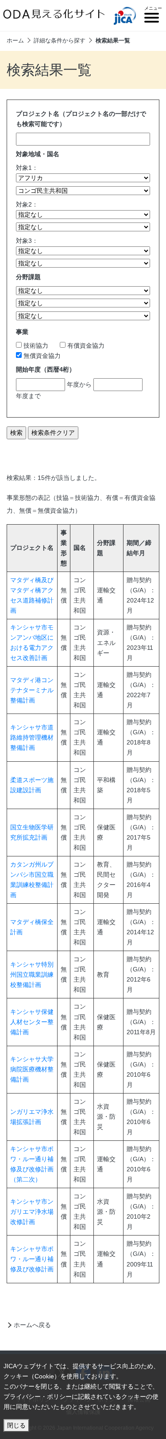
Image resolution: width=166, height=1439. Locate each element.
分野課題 (28, 276)
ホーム (15, 40)
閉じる (16, 1425)
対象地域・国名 (37, 153)
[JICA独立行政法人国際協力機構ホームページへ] (125, 16)
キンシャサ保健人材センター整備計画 (32, 1022)
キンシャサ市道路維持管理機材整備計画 (32, 737)
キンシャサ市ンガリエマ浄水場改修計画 (32, 1211)
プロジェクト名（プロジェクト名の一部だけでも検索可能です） (81, 118)
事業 (22, 331)
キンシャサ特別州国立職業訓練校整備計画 (32, 974)
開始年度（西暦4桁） (45, 369)
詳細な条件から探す (59, 40)
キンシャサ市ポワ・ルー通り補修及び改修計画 (32, 1259)
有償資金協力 (85, 345)
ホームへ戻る (32, 1324)
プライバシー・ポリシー (38, 1396)
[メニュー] (151, 19)
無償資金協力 (41, 355)
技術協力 (35, 345)
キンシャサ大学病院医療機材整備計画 (32, 1069)
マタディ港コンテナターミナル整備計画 (32, 690)
